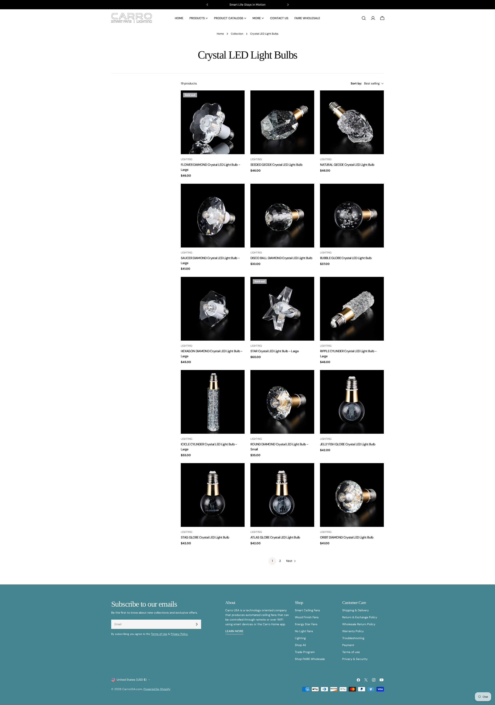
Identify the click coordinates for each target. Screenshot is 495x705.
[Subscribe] (197, 624)
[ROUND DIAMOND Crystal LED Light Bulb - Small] (282, 402)
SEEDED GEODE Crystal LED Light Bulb (276, 165)
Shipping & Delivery (355, 610)
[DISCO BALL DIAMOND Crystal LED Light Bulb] (282, 215)
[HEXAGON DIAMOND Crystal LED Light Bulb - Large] (213, 309)
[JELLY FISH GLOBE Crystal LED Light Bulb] (352, 402)
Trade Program (305, 652)
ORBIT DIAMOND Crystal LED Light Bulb (346, 537)
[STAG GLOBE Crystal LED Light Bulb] (213, 495)
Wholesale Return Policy (358, 624)
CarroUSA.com (132, 689)
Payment (348, 645)
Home (220, 33)
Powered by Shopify (156, 689)
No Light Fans (304, 631)
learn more (234, 631)
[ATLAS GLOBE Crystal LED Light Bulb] (282, 495)
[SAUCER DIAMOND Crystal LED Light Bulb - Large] (213, 215)
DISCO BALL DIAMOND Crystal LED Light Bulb (281, 258)
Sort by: (356, 83)
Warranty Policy (353, 631)
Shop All (300, 645)
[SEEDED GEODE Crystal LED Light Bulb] (282, 122)
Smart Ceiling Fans (307, 610)
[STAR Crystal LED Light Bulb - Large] (282, 309)
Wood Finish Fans (307, 617)
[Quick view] (239, 99)
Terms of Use (159, 634)
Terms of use (351, 652)
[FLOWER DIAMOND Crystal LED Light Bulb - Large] (213, 122)
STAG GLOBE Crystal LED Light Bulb (205, 537)
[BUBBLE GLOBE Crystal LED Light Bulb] (352, 215)
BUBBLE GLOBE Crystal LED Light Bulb (346, 258)
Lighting (300, 638)
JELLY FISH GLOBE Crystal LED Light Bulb (347, 444)
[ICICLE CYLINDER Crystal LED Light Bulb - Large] (213, 402)
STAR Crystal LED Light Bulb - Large (274, 351)
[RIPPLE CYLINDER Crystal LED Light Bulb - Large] (352, 309)
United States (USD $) (132, 680)
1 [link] (272, 561)
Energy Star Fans (306, 624)
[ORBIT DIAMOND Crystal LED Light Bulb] (352, 495)
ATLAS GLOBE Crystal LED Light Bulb (275, 537)
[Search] (364, 18)
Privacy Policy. (179, 634)
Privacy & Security (355, 659)
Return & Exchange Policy (359, 617)
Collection (237, 33)
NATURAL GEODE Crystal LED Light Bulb (347, 165)
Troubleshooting (353, 638)
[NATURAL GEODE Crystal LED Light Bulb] (352, 122)
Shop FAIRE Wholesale (310, 659)
